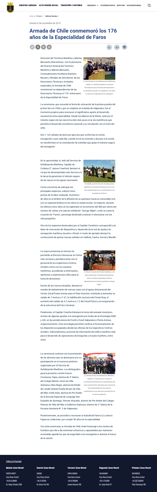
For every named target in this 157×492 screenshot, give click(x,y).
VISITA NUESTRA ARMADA (134, 5)
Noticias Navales (51, 16)
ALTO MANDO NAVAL (48, 5)
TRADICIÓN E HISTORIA (71, 5)
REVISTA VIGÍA (121, 5)
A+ (117, 47)
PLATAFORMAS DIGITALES (108, 5)
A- (109, 47)
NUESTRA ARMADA (28, 5)
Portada (39, 16)
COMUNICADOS (91, 5)
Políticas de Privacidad (13, 461)
